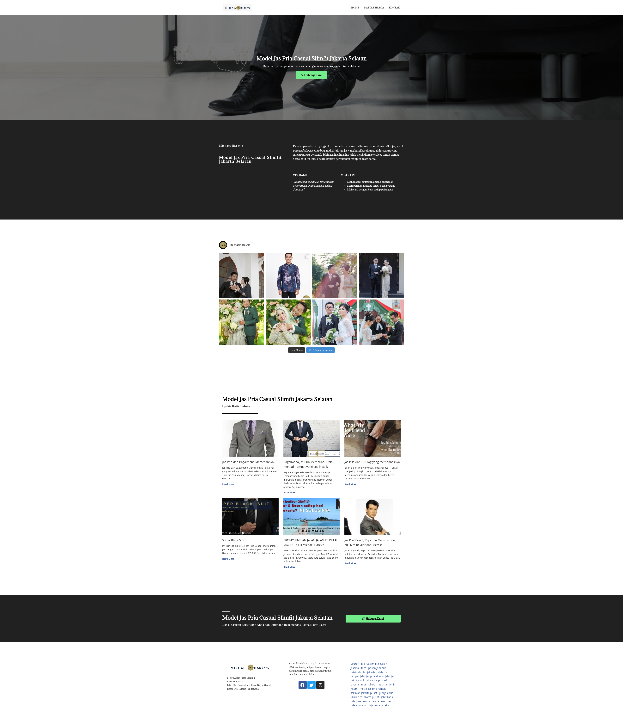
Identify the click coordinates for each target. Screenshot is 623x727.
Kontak (394, 7)
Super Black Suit (233, 540)
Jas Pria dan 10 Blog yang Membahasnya (372, 462)
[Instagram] (320, 685)
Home (355, 7)
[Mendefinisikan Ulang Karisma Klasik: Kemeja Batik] (288, 275)
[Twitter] (311, 685)
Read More (228, 484)
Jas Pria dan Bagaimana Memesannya (248, 462)
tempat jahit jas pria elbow (366, 676)
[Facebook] (303, 685)
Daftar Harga (374, 7)
